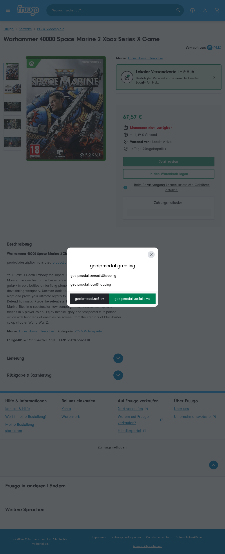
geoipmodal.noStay (89, 299)
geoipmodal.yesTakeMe (132, 299)
